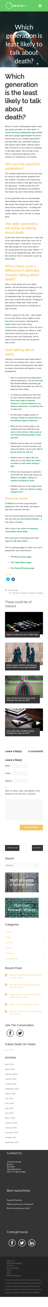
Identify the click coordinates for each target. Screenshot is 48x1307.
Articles (15, 593)
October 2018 (10, 1084)
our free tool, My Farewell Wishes (24, 519)
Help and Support (14, 1263)
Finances (23, 593)
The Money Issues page (21, 557)
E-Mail (8, 773)
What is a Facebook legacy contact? (24, 1004)
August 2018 (10, 1094)
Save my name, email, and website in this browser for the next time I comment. (22, 792)
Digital (8, 937)
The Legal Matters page (21, 562)
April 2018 (9, 1113)
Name (8, 766)
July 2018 (9, 1098)
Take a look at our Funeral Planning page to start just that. (26, 435)
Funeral (31, 593)
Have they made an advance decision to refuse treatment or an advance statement (26, 403)
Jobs (9, 1273)
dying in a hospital (19, 478)
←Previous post (12, 848)
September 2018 (12, 1089)
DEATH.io (11, 503)
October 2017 (10, 1137)
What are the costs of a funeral (20, 1204)
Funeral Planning (14, 1200)
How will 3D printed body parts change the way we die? (25, 976)
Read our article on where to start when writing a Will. (26, 463)
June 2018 (9, 1103)
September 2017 (12, 1142)
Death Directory (14, 1275)
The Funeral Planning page (22, 568)
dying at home (28, 480)
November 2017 (11, 1133)
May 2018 (9, 1108)
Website (8, 781)
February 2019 (11, 1074)
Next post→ (37, 848)
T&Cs (9, 1270)
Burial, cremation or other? (18, 1208)
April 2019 (9, 1064)
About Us (11, 1260)
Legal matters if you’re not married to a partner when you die (25, 995)
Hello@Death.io (14, 1169)
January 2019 (10, 1079)
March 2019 (10, 1069)
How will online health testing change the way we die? (24, 986)
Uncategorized (12, 959)
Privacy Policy (13, 1268)
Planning (39, 593)
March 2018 (10, 1118)
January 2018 (10, 1128)
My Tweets (9, 1050)
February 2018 (11, 1123)
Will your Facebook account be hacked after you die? (25, 1012)
